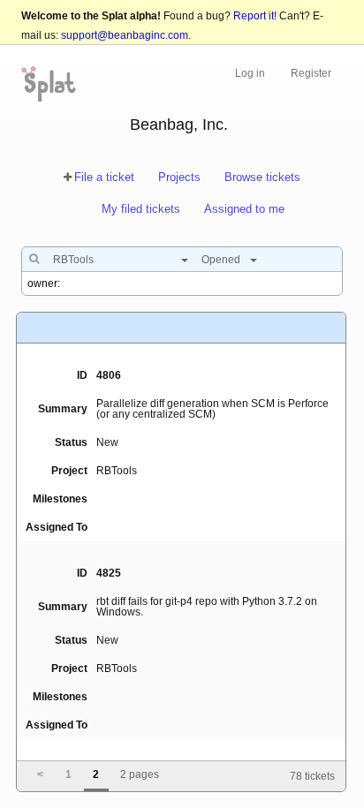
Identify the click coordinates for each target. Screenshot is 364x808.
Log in (250, 73)
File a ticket (104, 177)
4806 (108, 375)
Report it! (255, 16)
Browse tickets (262, 177)
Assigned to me (244, 208)
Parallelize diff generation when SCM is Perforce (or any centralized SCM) (212, 408)
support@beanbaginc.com (124, 35)
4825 (108, 573)
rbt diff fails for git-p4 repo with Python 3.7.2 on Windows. (206, 606)
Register (311, 73)
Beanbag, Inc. (179, 124)
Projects (179, 177)
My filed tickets (141, 208)
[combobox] (116, 259)
